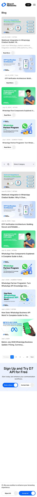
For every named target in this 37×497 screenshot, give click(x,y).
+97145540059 (12, 421)
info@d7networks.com (15, 426)
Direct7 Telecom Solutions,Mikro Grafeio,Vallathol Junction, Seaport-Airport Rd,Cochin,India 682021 (20, 442)
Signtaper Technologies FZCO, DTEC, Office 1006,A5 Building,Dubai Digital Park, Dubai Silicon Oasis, (20, 433)
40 (27, 357)
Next (32, 357)
